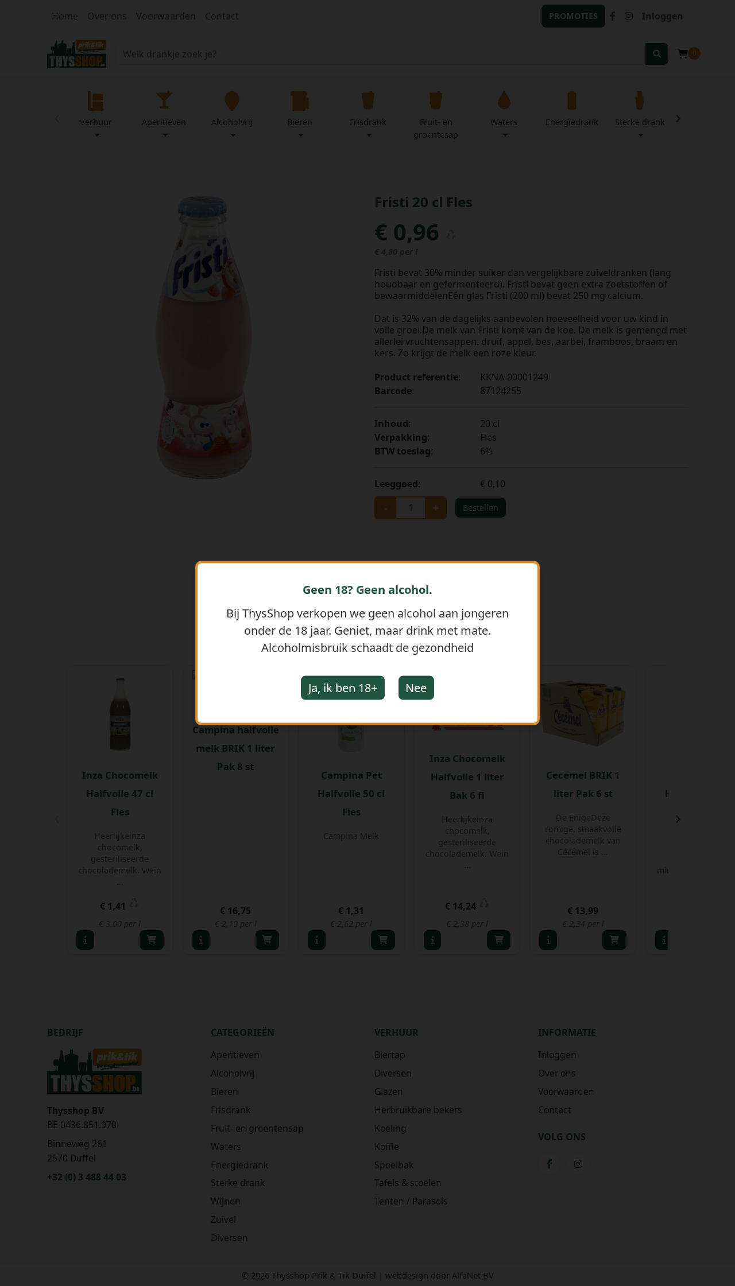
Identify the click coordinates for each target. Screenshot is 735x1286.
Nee (416, 688)
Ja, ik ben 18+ (342, 688)
